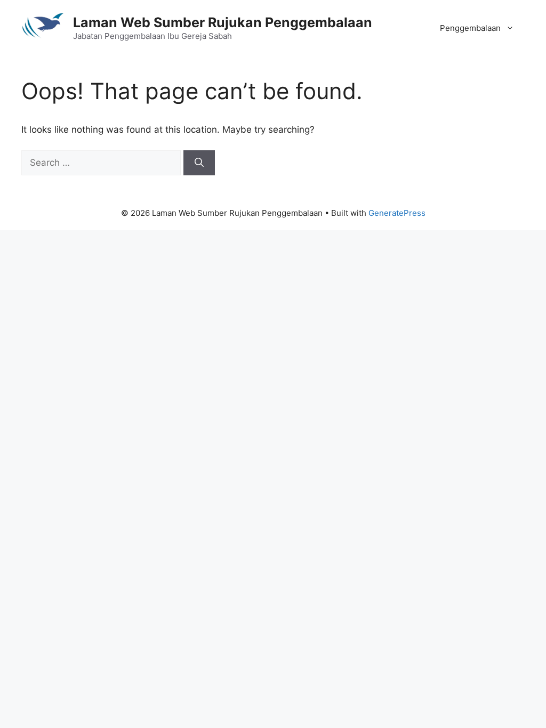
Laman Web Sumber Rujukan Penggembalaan (222, 22)
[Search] (199, 163)
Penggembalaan (470, 28)
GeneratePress (396, 213)
